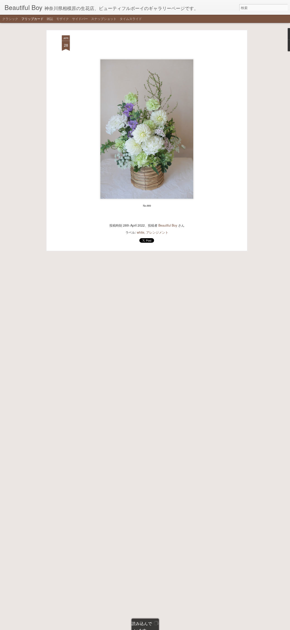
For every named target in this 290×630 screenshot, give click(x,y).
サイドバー (80, 18)
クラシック (10, 18)
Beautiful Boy (167, 225)
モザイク (62, 18)
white (140, 232)
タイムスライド (131, 18)
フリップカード (32, 18)
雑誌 (50, 18)
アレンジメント (157, 232)
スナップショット (103, 18)
